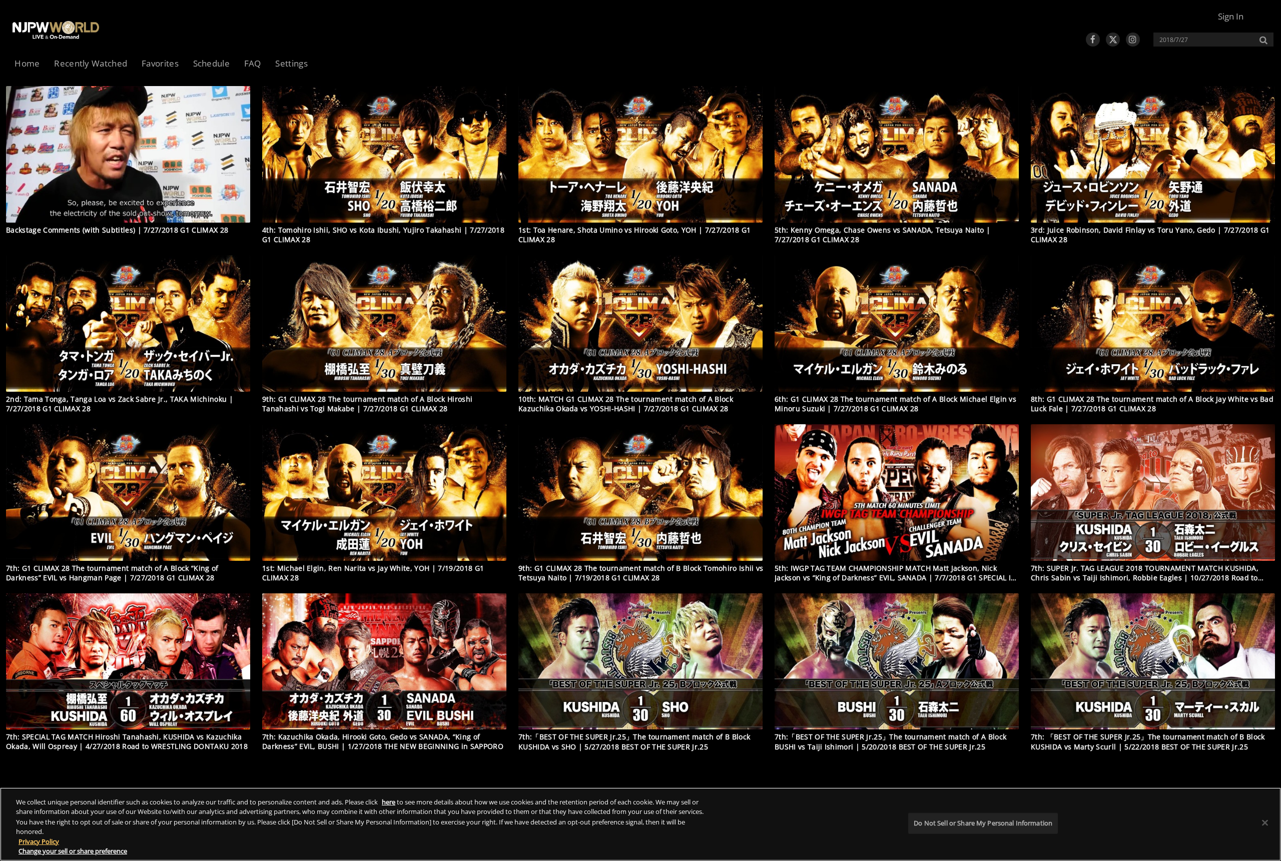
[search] (1208, 40)
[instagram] (1133, 40)
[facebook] (1093, 40)
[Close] (1265, 823)
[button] (1230, 16)
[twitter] (1113, 40)
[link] (56, 30)
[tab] (27, 64)
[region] (640, 824)
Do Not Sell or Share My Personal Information (983, 822)
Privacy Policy (39, 840)
